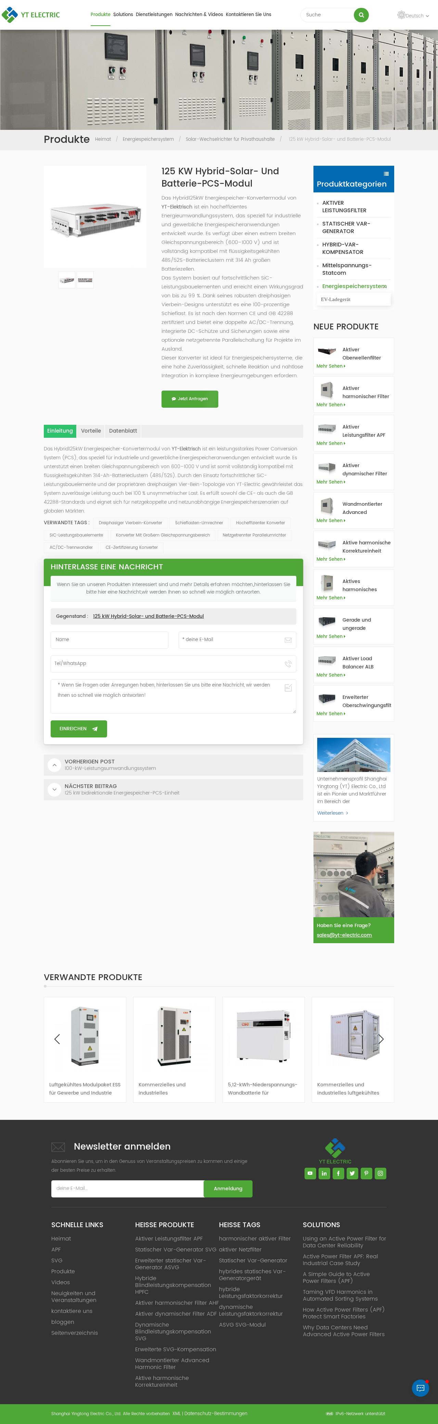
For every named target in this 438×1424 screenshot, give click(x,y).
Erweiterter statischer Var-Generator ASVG (170, 1264)
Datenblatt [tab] (123, 431)
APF (56, 1249)
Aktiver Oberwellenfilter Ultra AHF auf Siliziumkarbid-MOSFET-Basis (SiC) (366, 354)
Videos (60, 1282)
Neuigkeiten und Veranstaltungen (73, 1297)
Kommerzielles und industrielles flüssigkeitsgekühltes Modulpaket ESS (74, 1089)
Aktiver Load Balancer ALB (358, 663)
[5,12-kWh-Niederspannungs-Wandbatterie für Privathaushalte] (174, 1036)
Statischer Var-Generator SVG (175, 1249)
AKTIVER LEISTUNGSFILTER (344, 207)
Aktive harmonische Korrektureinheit (367, 547)
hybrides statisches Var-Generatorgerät (252, 1275)
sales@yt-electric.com (344, 935)
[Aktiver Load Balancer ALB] (327, 660)
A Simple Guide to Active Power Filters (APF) (336, 1278)
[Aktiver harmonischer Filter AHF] (327, 389)
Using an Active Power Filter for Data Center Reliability (344, 1242)
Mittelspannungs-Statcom (347, 269)
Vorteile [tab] (91, 431)
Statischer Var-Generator (253, 1260)
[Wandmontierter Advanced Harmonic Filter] (327, 505)
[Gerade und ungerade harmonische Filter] (327, 621)
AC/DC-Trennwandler (71, 547)
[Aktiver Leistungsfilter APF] (327, 428)
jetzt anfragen (193, 399)
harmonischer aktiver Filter (255, 1238)
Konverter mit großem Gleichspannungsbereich (163, 535)
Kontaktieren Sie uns (248, 14)
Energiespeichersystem (148, 139)
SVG (56, 1260)
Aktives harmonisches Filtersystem (360, 586)
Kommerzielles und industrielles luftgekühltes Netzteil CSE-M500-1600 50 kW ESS (261, 1089)
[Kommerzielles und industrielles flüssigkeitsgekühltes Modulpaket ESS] (85, 1036)
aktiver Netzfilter (240, 1249)
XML (176, 1414)
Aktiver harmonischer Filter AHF (366, 392)
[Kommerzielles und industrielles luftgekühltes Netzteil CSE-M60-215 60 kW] (353, 1036)
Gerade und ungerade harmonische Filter (365, 624)
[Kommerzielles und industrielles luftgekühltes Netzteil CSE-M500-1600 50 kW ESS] (263, 1036)
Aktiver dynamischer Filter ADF (365, 470)
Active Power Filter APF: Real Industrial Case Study (340, 1260)
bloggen (62, 1322)
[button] (381, 1039)
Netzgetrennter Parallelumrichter (254, 535)
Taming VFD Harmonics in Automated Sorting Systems (340, 1295)
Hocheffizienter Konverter (260, 523)
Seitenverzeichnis (74, 1333)
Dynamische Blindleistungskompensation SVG (173, 1331)
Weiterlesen (330, 813)
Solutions (123, 14)
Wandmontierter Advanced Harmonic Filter (362, 508)
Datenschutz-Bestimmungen (215, 1414)
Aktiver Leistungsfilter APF (364, 431)
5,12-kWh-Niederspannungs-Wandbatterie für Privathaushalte (173, 1089)
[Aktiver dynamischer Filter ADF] (327, 467)
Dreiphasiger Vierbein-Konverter (130, 523)
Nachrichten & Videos (199, 14)
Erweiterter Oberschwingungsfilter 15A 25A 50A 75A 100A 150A (367, 701)
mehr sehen (330, 366)
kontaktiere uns (71, 1311)
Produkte (101, 14)
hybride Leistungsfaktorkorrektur (251, 1293)
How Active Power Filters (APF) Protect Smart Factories (344, 1313)
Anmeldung (228, 1189)
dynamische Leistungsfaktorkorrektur (251, 1310)
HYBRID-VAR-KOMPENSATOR (342, 248)
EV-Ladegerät (335, 299)
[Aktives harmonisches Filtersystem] (327, 582)
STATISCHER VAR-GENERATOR (346, 227)
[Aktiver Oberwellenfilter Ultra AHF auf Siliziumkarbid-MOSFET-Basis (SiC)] (327, 351)
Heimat (103, 139)
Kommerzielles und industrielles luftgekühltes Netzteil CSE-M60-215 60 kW (351, 1089)
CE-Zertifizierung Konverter (132, 547)
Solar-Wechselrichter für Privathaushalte (230, 139)
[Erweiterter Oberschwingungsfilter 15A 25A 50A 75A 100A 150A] (327, 698)
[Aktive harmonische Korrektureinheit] (327, 544)
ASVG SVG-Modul (242, 1324)
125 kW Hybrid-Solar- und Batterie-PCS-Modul (148, 616)
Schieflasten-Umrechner (199, 523)
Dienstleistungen (154, 14)
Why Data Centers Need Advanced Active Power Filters (344, 1331)
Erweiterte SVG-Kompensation (175, 1349)
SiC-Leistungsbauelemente (76, 535)
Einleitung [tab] (60, 431)
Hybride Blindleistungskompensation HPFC (173, 1285)
